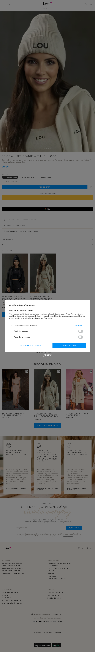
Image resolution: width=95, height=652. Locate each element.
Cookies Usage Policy (62, 314)
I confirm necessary (30, 346)
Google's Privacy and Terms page (40, 318)
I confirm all (69, 346)
